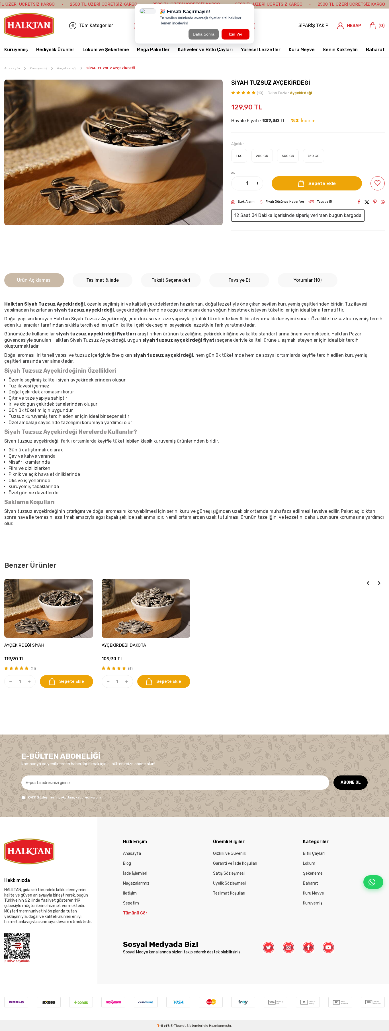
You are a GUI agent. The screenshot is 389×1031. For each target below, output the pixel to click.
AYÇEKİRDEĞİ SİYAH (24, 645)
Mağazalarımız (136, 883)
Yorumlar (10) (308, 280)
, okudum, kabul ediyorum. (65, 797)
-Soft (164, 1026)
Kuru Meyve (302, 49)
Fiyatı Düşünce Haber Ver (285, 202)
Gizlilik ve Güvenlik (229, 853)
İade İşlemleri (135, 873)
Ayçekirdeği (66, 68)
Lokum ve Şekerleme (106, 49)
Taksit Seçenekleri (170, 280)
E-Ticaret (178, 1026)
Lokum (309, 863)
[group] (113, 152)
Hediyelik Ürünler (55, 49)
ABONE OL (351, 782)
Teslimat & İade (102, 280)
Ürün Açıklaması (34, 280)
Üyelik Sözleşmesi (229, 883)
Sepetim (131, 903)
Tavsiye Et (324, 202)
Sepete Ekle (322, 183)
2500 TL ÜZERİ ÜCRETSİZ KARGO (103, 4)
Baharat (375, 49)
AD (233, 173)
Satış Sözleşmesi (229, 873)
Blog (127, 863)
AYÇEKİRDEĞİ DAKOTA (124, 645)
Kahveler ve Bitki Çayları (205, 49)
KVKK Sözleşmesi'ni (43, 797)
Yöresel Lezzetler (261, 49)
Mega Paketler (153, 49)
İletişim (130, 893)
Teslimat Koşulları (229, 893)
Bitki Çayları (314, 853)
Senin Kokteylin (340, 49)
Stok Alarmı (246, 202)
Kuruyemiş (16, 49)
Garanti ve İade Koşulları (235, 863)
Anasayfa (12, 68)
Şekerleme (313, 873)
